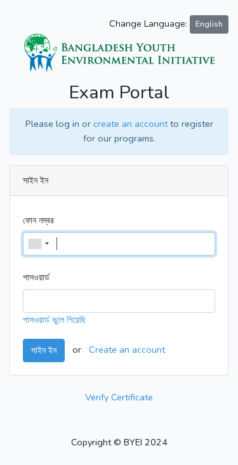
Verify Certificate (119, 397)
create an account (130, 123)
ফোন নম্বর (38, 220)
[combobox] (38, 244)
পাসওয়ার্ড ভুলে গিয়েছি (54, 319)
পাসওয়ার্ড (36, 277)
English (209, 23)
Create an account (127, 349)
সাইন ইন (43, 350)
